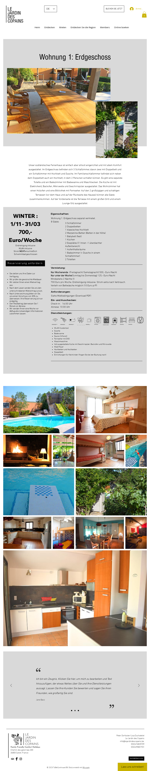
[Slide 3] (78, 710)
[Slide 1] (71, 710)
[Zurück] (11, 685)
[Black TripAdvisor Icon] (12, 759)
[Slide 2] (75, 710)
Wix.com (86, 767)
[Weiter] (139, 685)
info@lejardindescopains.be (132, 741)
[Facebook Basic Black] (16, 759)
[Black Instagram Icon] (20, 759)
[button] (144, 15)
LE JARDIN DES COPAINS (15, 15)
